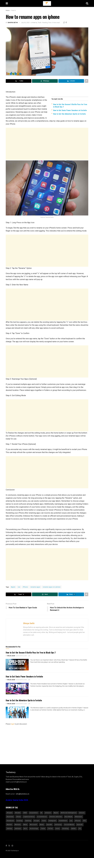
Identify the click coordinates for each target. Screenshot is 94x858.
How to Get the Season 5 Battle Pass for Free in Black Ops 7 (70, 105)
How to (13, 10)
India (44, 821)
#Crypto (9, 813)
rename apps (35, 587)
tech (25, 828)
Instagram (52, 821)
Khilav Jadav (11, 656)
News (42, 825)
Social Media (69, 825)
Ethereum (78, 817)
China (18, 817)
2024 (25, 813)
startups (18, 828)
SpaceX (79, 825)
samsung (58, 825)
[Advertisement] (47, 144)
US (80, 828)
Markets (18, 825)
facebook (10, 821)
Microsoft (33, 825)
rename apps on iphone (51, 587)
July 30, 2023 (25, 22)
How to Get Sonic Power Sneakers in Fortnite (70, 110)
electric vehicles (56, 817)
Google (36, 821)
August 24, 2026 (22, 656)
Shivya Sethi (13, 22)
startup (9, 828)
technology (34, 828)
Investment (63, 821)
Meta (25, 825)
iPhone (25, 587)
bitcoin (81, 813)
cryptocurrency (29, 817)
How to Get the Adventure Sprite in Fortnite (69, 113)
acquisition (34, 813)
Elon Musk (68, 817)
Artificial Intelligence (68, 813)
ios (19, 587)
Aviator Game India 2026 (17, 800)
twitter (73, 828)
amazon (48, 813)
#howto (17, 813)
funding (19, 821)
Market (9, 825)
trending (65, 828)
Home (8, 10)
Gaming (28, 821)
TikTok (50, 828)
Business (10, 817)
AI (41, 813)
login (12, 724)
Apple (13, 587)
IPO (84, 821)
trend (57, 828)
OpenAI (49, 825)
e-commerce (42, 817)
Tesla (43, 828)
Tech (39, 22)
